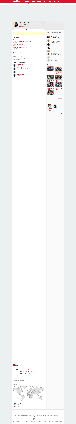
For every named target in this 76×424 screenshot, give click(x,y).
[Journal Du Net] (28, 421)
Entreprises (43, 3)
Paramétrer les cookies (55, 415)
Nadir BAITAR (55, 109)
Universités (38, 3)
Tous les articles (36, 415)
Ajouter (22, 26)
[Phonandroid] (59, 421)
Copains (39, 29)
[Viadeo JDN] (44, 421)
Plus (54, 1)
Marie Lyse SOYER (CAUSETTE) (22, 71)
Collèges (28, 3)
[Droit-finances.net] (33, 421)
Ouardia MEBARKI (20, 64)
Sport (33, 1)
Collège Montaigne (17, 44)
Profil (19, 29)
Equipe (22, 415)
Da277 (14, 58)
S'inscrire (14, 3)
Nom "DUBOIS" (53, 57)
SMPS (14, 52)
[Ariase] (50, 421)
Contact (33, 415)
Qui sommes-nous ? (17, 415)
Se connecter (19, 3)
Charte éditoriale (25, 415)
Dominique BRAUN (20, 74)
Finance (44, 1)
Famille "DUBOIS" (54, 60)
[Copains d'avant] (38, 421)
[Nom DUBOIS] (48, 57)
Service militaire (50, 3)
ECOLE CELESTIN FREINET (18, 41)
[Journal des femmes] (16, 421)
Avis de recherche (58, 3)
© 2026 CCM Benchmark (42, 416)
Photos (28, 29)
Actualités (27, 1)
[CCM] (22, 421)
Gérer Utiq (60, 415)
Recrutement (43, 415)
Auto (50, 1)
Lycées (24, 3)
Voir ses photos (60, 98)
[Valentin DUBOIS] (15, 24)
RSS (39, 415)
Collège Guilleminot (17, 47)
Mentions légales (32, 416)
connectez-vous (37, 32)
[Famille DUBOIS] (48, 60)
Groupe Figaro (37, 416)
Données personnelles (48, 415)
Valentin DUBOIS (54, 36)
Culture (39, 1)
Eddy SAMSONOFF (20, 67)
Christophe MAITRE (49, 109)
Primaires (32, 3)
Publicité (30, 415)
